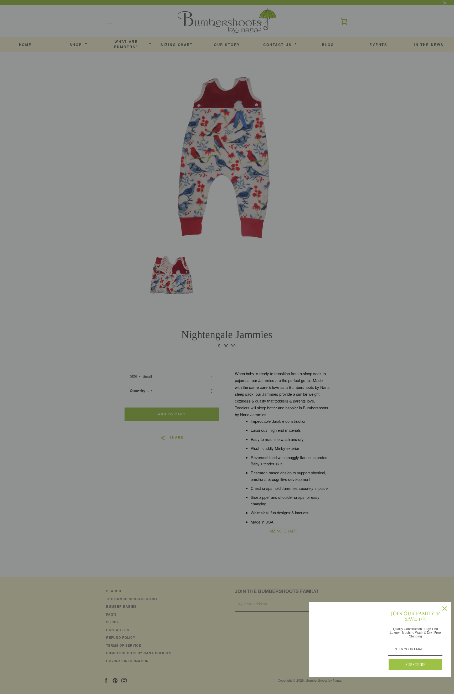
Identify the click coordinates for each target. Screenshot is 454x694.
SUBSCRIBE (415, 664)
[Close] (444, 608)
